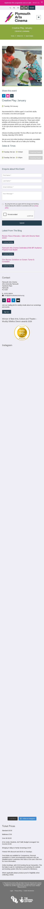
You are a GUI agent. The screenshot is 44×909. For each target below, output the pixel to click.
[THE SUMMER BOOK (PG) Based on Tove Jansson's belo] (22, 384)
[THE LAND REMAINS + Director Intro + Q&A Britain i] (22, 454)
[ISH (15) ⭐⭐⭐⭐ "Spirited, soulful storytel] (22, 361)
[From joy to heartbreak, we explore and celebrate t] (22, 431)
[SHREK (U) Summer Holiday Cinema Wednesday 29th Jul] (22, 594)
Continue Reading (8, 242)
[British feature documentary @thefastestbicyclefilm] (22, 524)
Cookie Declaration (29, 890)
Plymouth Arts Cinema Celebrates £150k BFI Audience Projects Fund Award (22, 249)
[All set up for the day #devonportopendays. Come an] (22, 711)
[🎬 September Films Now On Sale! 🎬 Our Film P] (22, 547)
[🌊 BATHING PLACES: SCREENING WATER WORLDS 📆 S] (22, 408)
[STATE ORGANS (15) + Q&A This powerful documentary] (22, 571)
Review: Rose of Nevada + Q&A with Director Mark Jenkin (21, 237)
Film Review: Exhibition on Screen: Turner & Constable (18, 260)
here (40, 859)
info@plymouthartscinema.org (14, 295)
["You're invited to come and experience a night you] (22, 501)
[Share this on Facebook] (3, 95)
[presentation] (18, 214)
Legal (11, 890)
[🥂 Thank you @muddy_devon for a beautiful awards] (22, 757)
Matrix (24, 887)
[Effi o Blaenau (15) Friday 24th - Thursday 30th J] (22, 687)
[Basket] (26, 8)
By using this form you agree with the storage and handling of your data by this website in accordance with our (22, 206)
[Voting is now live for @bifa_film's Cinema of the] (22, 478)
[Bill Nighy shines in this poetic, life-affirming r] (22, 804)
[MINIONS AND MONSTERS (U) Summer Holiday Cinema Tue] (22, 617)
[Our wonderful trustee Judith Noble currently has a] (22, 780)
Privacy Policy (18, 890)
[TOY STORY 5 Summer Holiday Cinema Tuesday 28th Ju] (22, 641)
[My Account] (22, 8)
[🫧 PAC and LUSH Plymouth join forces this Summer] (22, 734)
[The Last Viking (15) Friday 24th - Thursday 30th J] (22, 664)
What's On (36, 3)
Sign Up (6, 312)
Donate (32, 8)
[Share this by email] (8, 95)
